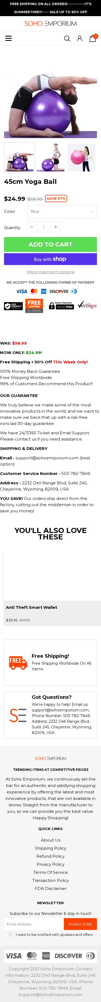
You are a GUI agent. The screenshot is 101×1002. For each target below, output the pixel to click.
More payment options (50, 271)
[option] (50, 91)
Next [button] (91, 158)
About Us (50, 840)
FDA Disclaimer (51, 888)
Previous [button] (10, 158)
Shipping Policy (50, 848)
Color (9, 211)
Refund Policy (50, 856)
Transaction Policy (50, 880)
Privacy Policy (50, 864)
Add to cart (50, 244)
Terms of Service (50, 872)
